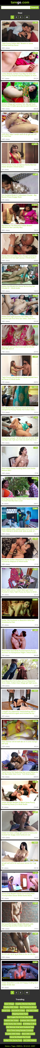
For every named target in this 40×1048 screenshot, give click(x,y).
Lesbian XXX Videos (28, 1020)
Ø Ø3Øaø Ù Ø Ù (29, 1024)
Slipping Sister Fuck (20, 1014)
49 (27, 17)
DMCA (19, 1046)
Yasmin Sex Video (11, 1020)
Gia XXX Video (32, 1010)
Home (7, 1046)
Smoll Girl (6, 1010)
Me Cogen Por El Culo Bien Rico (20, 1017)
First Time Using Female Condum (20, 1030)
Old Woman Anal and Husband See (20, 1027)
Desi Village (9, 1004)
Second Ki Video (18, 1010)
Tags (13, 1046)
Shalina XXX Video (11, 1007)
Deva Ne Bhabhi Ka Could (20, 1037)
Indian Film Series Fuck (13, 1040)
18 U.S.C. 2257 (29, 1046)
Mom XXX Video (28, 1034)
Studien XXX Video (13, 1034)
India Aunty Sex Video (12, 1024)
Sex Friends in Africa (28, 1007)
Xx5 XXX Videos (30, 1040)
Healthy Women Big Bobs (25, 1004)
